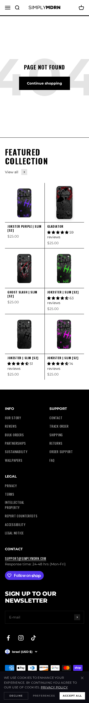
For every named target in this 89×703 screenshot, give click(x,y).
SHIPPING (56, 435)
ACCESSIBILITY (15, 524)
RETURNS (55, 443)
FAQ (51, 460)
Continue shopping (44, 83)
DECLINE (16, 695)
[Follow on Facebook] (8, 638)
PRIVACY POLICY (54, 687)
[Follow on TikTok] (33, 638)
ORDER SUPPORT (61, 451)
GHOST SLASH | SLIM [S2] (22, 294)
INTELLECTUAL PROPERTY (14, 505)
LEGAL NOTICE (14, 533)
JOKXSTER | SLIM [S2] (63, 358)
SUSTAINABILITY (16, 451)
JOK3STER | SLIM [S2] (63, 292)
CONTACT (55, 418)
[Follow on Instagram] (21, 638)
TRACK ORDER (58, 426)
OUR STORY (13, 418)
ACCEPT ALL (72, 695)
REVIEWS (11, 426)
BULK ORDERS (14, 435)
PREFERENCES (44, 695)
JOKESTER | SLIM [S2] (23, 358)
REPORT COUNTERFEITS (21, 516)
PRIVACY (11, 485)
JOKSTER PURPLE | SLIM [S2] (24, 228)
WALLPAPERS (13, 460)
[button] (58, 232)
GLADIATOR (55, 226)
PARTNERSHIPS (15, 443)
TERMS (9, 494)
